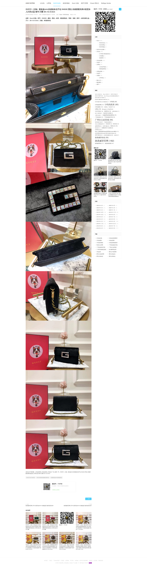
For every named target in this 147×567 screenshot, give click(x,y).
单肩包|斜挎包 (102, 69)
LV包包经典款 (100, 242)
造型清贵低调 (109, 143)
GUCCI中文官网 (100, 49)
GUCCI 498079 (99, 95)
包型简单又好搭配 (108, 113)
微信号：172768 (63, 525)
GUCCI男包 (102, 45)
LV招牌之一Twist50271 (109, 107)
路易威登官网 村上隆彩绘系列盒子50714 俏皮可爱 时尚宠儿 (100, 195)
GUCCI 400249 (98, 94)
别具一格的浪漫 (98, 113)
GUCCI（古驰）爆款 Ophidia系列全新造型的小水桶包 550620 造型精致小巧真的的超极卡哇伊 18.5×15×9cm (66, 547)
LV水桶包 (101, 56)
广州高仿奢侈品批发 (101, 249)
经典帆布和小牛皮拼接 (107, 128)
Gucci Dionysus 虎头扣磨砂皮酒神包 (111, 95)
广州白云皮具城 (104, 119)
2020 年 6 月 (112, 205)
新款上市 (99, 80)
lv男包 (98, 109)
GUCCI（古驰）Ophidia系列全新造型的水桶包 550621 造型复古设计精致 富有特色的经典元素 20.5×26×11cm (83, 547)
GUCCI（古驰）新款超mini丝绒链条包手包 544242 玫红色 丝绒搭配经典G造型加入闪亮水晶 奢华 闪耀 (50, 527)
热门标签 (95, 560)
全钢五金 (107, 111)
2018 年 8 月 (100, 226)
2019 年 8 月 (100, 217)
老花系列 (101, 58)
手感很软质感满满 (108, 122)
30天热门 (46, 560)
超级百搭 (116, 135)
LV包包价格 (99, 238)
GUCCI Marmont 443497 (100, 97)
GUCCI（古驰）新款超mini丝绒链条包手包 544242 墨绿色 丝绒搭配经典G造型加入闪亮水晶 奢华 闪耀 (33, 527)
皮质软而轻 (98, 126)
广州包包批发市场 (109, 117)
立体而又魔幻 (106, 126)
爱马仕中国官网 (112, 251)
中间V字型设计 (99, 111)
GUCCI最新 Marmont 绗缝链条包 (102, 101)
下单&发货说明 (56, 560)
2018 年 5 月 (112, 228)
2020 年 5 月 (100, 207)
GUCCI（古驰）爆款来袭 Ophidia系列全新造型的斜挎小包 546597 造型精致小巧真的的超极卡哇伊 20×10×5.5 (33, 547)
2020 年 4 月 (112, 207)
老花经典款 (66, 3)
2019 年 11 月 (112, 212)
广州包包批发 (99, 117)
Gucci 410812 (106, 94)
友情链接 (76, 560)
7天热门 (50, 560)
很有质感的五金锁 (99, 122)
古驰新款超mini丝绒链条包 (56, 477)
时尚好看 (109, 124)
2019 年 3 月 (112, 221)
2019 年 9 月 (112, 214)
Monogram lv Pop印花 (107, 109)
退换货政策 (100, 560)
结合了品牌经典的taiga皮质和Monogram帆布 (107, 131)
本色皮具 (99, 251)
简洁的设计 (98, 127)
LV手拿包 (101, 77)
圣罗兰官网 (84, 3)
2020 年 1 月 (112, 210)
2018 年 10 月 (112, 223)
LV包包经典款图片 (113, 242)
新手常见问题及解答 (84, 560)
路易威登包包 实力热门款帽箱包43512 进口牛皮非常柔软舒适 (114, 161)
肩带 (98, 84)
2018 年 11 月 (100, 223)
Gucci (60, 14)
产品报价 (62, 560)
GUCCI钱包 (102, 47)
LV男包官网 (99, 71)
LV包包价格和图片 (113, 238)
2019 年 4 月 (100, 221)
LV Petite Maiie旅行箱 (104, 53)
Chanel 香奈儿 (94, 3)
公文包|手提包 (102, 67)
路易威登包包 (101, 137)
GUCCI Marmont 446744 (102, 99)
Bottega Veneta (106, 3)
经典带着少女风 (98, 129)
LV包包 (113, 101)
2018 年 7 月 (112, 226)
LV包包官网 (99, 105)
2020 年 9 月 (100, 205)
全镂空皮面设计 (115, 111)
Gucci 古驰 (75, 3)
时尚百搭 (116, 124)
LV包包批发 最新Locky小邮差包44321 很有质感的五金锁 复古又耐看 (100, 178)
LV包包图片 (99, 240)
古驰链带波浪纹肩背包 (109, 115)
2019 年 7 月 (112, 217)
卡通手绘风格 (98, 115)
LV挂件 (98, 62)
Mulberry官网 (100, 245)
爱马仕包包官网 (100, 254)
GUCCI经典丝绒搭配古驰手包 (43, 477)
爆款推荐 (99, 82)
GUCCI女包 (56, 3)
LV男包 (49, 3)
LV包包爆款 (99, 107)
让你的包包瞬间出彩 (108, 135)
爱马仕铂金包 (112, 254)
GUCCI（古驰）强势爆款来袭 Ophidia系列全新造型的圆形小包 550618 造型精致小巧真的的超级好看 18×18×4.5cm (50, 547)
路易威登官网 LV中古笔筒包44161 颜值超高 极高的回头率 (39, 505)
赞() (88, 499)
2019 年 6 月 (100, 219)
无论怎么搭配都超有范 (100, 123)
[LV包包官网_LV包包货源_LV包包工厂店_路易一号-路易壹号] (30, 3)
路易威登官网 (104, 140)
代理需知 (67, 560)
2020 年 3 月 (100, 210)
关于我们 (72, 560)
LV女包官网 (99, 60)
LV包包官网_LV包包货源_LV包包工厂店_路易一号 (47, 472)
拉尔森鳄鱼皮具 (112, 249)
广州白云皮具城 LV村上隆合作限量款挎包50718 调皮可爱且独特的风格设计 (114, 195)
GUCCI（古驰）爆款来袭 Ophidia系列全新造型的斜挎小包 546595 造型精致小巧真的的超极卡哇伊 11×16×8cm (83, 527)
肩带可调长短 (98, 135)
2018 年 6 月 (100, 228)
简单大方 (114, 126)
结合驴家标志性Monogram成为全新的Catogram (105, 133)
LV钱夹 (98, 75)
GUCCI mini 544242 (30, 477)
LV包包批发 (112, 104)
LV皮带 (98, 73)
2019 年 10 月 (100, 214)
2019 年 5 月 (112, 219)
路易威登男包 (99, 143)
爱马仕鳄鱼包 (112, 256)
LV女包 (42, 3)
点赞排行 (91, 560)
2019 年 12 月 (100, 212)
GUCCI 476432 (114, 94)
